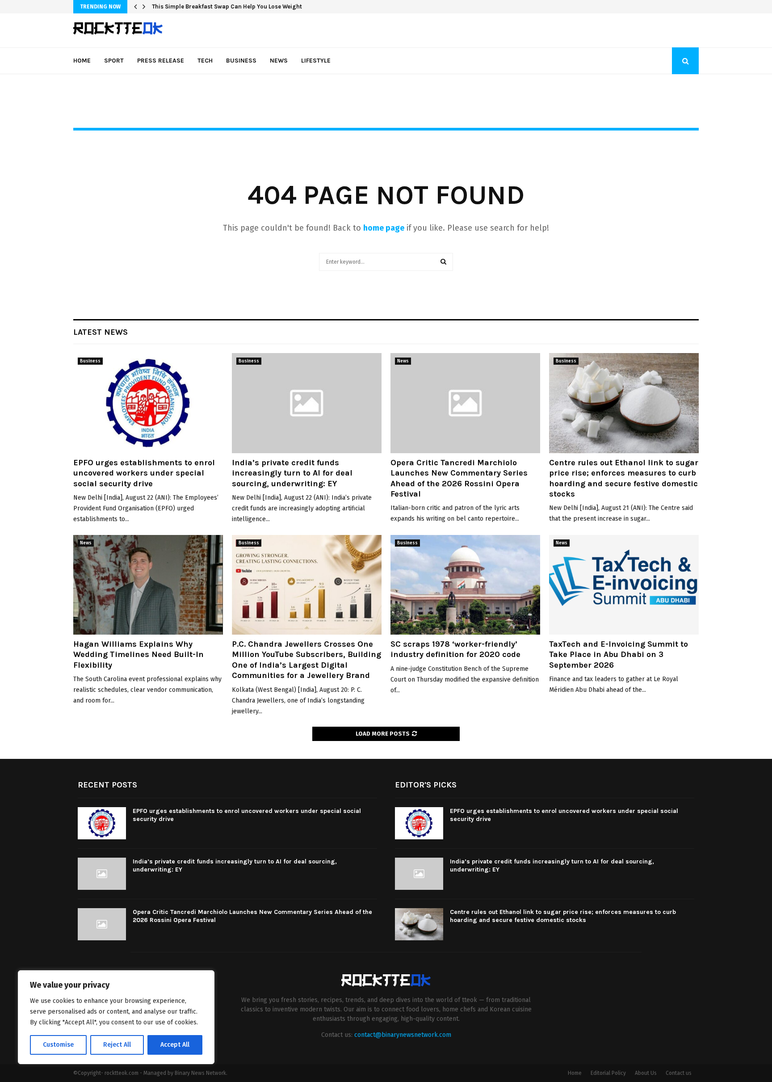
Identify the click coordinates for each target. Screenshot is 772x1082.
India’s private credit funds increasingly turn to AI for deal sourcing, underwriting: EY (292, 473)
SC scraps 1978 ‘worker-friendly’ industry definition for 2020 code (455, 649)
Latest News (100, 332)
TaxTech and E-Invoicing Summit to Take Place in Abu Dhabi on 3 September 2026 (618, 654)
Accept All (174, 1044)
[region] (116, 1017)
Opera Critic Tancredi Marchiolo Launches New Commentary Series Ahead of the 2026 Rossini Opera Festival (459, 478)
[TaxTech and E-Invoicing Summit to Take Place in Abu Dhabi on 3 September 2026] (624, 585)
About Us (646, 1073)
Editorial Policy (608, 1073)
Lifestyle (316, 60)
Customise (58, 1044)
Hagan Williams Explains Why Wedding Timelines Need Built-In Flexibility (138, 654)
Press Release (160, 60)
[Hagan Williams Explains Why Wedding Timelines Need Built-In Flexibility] (148, 585)
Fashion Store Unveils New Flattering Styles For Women (229, 6)
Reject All (117, 1044)
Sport (114, 60)
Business (241, 60)
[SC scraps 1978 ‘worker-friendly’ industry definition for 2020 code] (465, 585)
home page (383, 228)
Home (82, 60)
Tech (205, 60)
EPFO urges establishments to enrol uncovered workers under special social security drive (144, 473)
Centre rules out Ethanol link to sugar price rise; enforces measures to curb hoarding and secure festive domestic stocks (623, 478)
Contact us (679, 1073)
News (279, 60)
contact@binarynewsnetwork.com (402, 1035)
